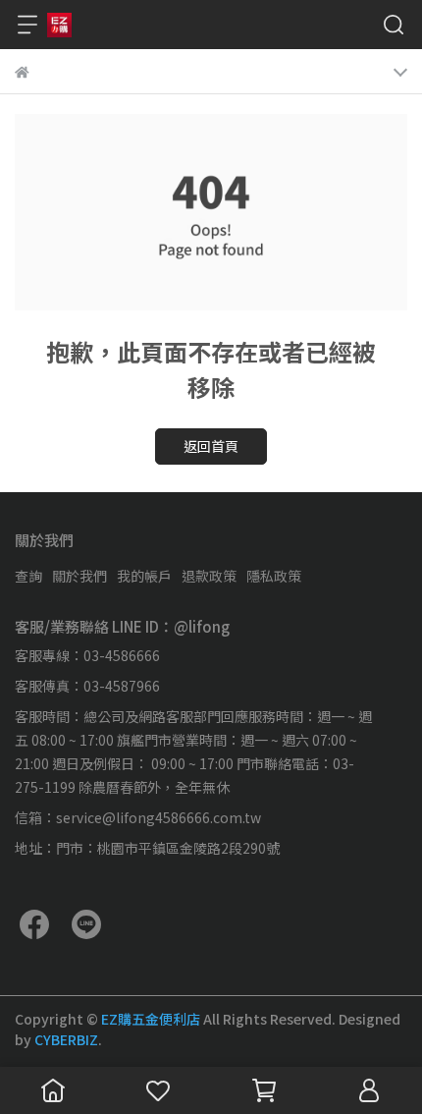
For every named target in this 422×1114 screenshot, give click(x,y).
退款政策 (209, 575)
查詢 (28, 575)
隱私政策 (273, 575)
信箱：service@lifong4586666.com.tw (138, 817)
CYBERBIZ (66, 1039)
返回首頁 (211, 446)
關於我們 (79, 575)
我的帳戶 (144, 575)
